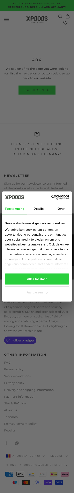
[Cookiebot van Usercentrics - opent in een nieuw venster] (52, 197)
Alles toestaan (37, 279)
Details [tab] (39, 208)
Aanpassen (35, 292)
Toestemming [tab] (14, 208)
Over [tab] (61, 208)
